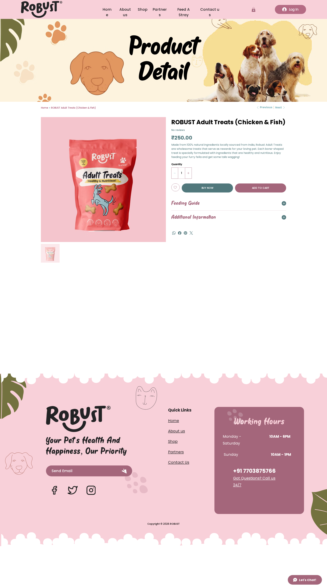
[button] (253, 9)
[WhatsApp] (173, 233)
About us (176, 431)
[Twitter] (191, 233)
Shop (142, 9)
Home (173, 420)
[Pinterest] (185, 233)
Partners (176, 451)
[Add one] (188, 173)
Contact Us (178, 462)
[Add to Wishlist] (175, 187)
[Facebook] (179, 233)
